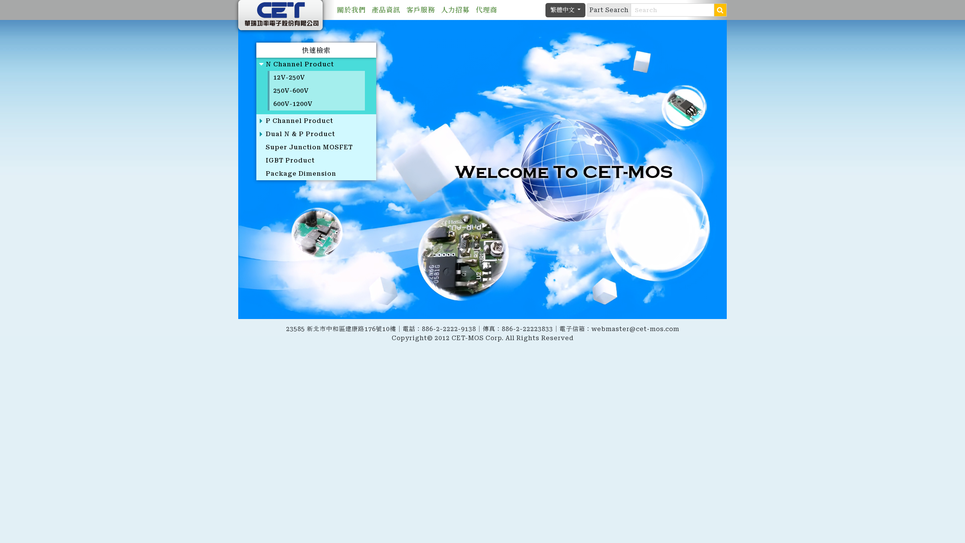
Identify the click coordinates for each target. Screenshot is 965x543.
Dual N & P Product (300, 134)
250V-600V (291, 90)
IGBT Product (290, 160)
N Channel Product (300, 64)
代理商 (486, 10)
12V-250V (289, 77)
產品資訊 (386, 10)
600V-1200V (293, 103)
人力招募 (455, 10)
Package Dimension (301, 173)
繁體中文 (563, 10)
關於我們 (351, 10)
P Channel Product (299, 120)
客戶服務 (420, 10)
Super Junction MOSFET (309, 147)
